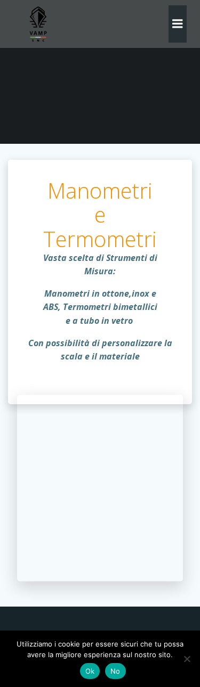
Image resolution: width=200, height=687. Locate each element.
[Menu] (178, 24)
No (115, 671)
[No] (186, 658)
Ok (90, 671)
